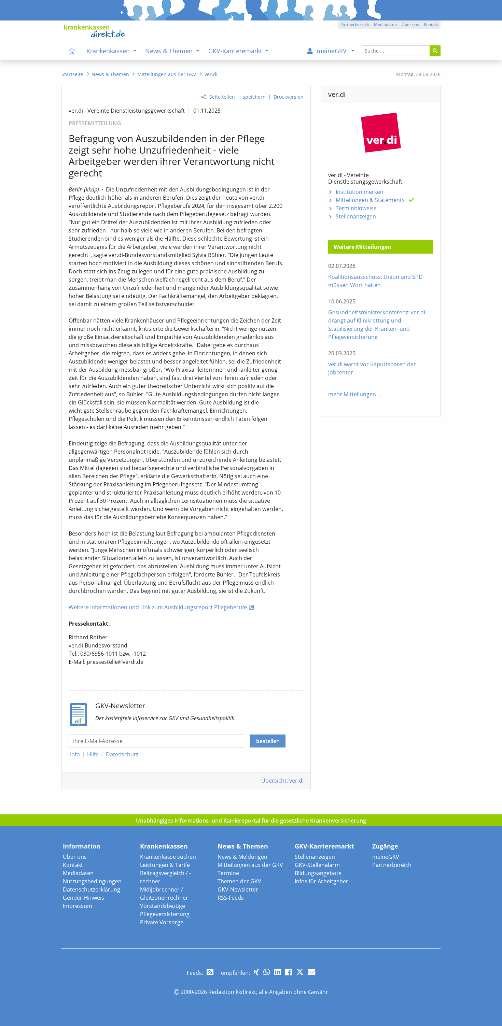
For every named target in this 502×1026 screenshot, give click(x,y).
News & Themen (243, 846)
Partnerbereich (392, 865)
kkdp (91, 189)
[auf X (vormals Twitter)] (300, 972)
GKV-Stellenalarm (317, 865)
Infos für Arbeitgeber (321, 881)
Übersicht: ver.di (282, 780)
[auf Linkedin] (277, 972)
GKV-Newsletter (238, 889)
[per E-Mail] (311, 972)
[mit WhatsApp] (266, 972)
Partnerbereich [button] (354, 24)
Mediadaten (78, 873)
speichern (254, 97)
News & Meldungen (242, 856)
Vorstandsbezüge (162, 906)
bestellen (268, 741)
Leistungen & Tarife (165, 865)
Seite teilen (222, 97)
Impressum (77, 906)
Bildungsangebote (318, 873)
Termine (228, 873)
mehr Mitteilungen (352, 394)
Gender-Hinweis (83, 897)
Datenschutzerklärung (91, 889)
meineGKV (385, 856)
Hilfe (93, 754)
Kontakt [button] (431, 24)
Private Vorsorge (161, 922)
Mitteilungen (370, 200)
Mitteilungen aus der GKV (250, 865)
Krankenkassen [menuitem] (108, 51)
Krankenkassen (164, 846)
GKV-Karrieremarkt (324, 846)
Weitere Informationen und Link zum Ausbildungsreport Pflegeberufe (158, 607)
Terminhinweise (356, 208)
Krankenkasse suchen (168, 856)
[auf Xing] (256, 972)
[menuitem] (72, 51)
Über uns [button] (410, 24)
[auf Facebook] (288, 972)
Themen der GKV (239, 881)
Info (75, 754)
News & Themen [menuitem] (169, 51)
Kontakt (73, 865)
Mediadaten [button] (385, 24)
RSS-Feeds (231, 897)
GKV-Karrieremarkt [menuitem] (236, 51)
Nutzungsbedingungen (92, 881)
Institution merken (360, 192)
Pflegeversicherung (165, 914)
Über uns (75, 856)
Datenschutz (122, 754)
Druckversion (289, 97)
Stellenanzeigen (356, 216)
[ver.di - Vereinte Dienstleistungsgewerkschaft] (381, 131)
